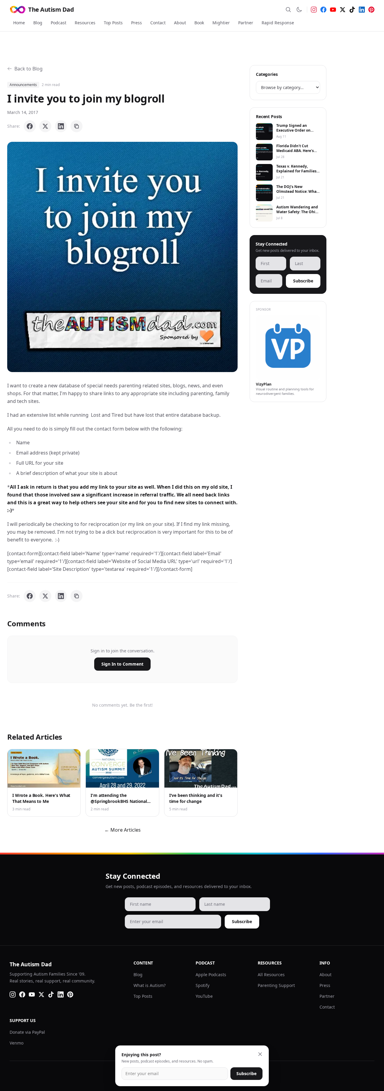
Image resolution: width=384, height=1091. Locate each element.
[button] (122, 257)
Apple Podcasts (211, 974)
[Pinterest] (371, 10)
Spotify (202, 985)
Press (136, 22)
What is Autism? (150, 985)
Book (199, 22)
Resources (85, 22)
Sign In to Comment (122, 664)
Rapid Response (278, 22)
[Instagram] (314, 10)
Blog (37, 22)
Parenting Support (276, 985)
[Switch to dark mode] (299, 10)
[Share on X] (45, 126)
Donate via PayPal (27, 1032)
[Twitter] (343, 10)
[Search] (288, 10)
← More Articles (122, 830)
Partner (245, 22)
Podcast (58, 22)
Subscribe (303, 281)
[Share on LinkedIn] (61, 126)
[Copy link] (76, 126)
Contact (158, 22)
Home (19, 22)
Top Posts (113, 22)
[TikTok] (352, 10)
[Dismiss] (260, 1054)
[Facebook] (323, 10)
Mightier (221, 22)
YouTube (204, 996)
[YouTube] (333, 10)
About (180, 22)
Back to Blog (28, 68)
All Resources (271, 974)
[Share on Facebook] (30, 126)
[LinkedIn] (362, 10)
